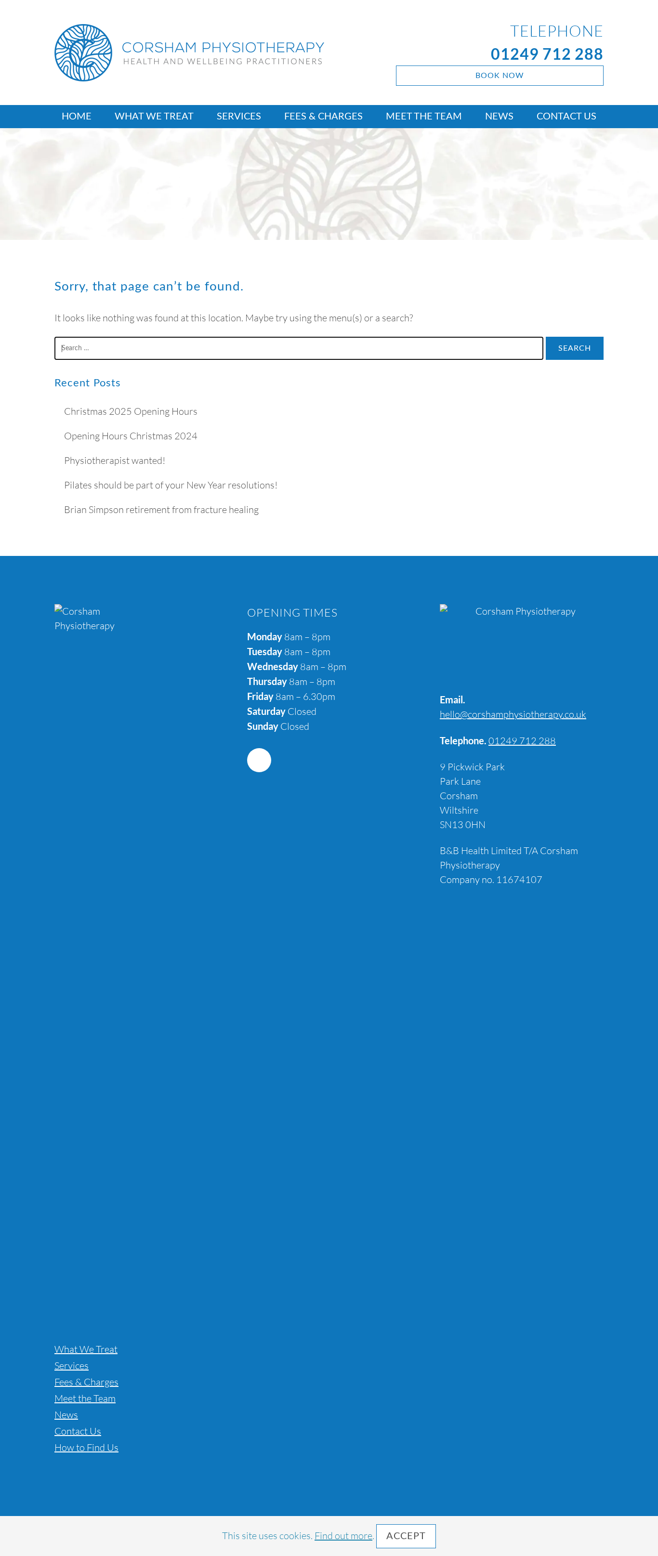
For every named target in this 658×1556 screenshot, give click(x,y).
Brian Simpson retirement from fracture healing (161, 509)
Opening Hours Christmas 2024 (130, 436)
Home (77, 116)
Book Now (499, 75)
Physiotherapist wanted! (114, 460)
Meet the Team (424, 116)
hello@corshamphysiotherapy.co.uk (513, 714)
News (499, 116)
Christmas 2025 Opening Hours (130, 411)
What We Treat (154, 116)
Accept (406, 1536)
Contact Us (566, 116)
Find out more (343, 1536)
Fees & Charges (323, 116)
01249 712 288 (547, 53)
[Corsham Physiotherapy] (207, 52)
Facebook (259, 760)
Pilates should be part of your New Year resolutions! (170, 485)
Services (239, 116)
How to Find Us (86, 1447)
